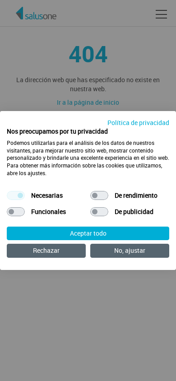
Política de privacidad (138, 122)
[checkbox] (16, 195)
